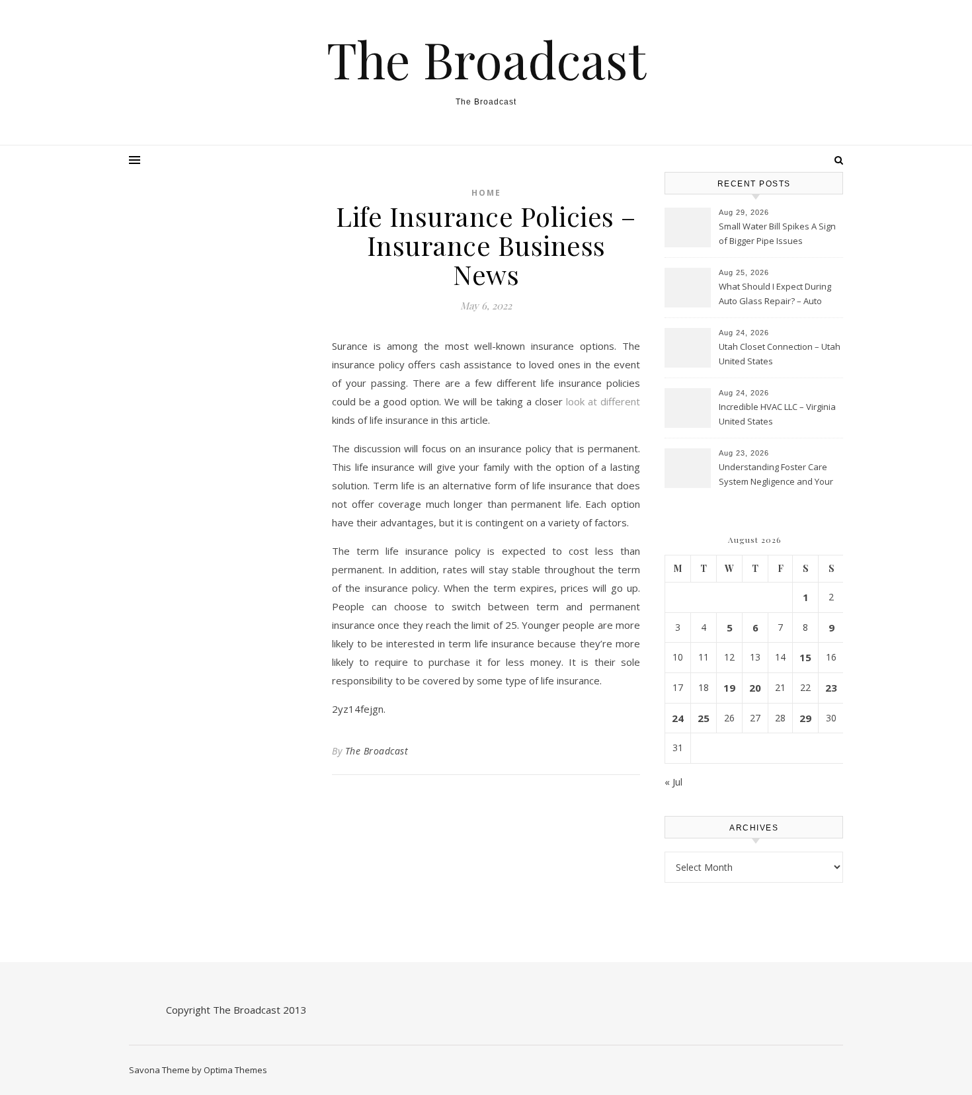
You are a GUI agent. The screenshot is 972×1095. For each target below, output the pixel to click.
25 (703, 718)
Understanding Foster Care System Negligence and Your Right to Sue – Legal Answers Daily (776, 475)
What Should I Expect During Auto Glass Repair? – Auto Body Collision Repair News (775, 294)
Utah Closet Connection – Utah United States (779, 354)
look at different (603, 401)
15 (805, 657)
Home (486, 192)
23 (831, 687)
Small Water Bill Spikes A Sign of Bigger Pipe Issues (777, 233)
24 (678, 718)
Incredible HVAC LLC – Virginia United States (777, 414)
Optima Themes (235, 1070)
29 (805, 718)
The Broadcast (486, 59)
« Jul (673, 781)
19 (729, 687)
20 (755, 687)
